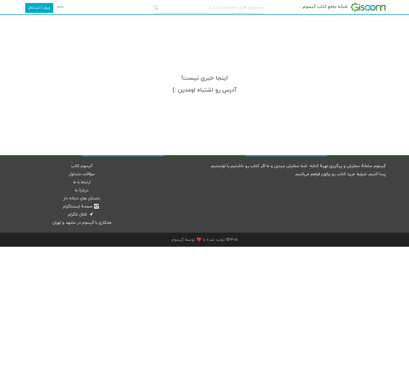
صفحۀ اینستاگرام (77, 206)
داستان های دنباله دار (81, 198)
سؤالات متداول (82, 174)
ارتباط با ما (81, 182)
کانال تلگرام (77, 214)
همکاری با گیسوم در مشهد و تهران (81, 222)
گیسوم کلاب (82, 166)
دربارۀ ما (82, 190)
